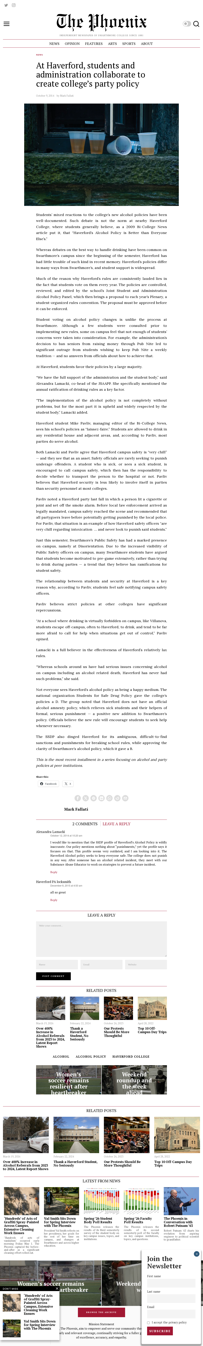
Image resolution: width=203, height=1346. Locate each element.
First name (154, 1276)
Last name (153, 1291)
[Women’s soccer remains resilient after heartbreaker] (68, 1079)
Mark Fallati (67, 95)
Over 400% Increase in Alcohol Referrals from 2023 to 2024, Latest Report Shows (50, 1037)
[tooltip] (6, 5)
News (39, 55)
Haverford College (130, 1056)
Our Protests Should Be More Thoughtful (116, 1032)
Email (150, 1307)
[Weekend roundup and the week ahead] (134, 1079)
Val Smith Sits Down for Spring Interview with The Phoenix (60, 1222)
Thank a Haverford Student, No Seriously (79, 1034)
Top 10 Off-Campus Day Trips (152, 1030)
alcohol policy (91, 1056)
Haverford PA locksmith (53, 882)
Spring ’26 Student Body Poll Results (98, 1220)
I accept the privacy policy (169, 1322)
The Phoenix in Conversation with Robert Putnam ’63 (178, 1222)
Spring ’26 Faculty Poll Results (138, 1220)
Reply (53, 872)
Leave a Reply (116, 823)
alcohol (61, 1056)
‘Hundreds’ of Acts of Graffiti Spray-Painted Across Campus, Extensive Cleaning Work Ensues (21, 1226)
